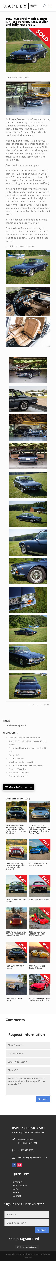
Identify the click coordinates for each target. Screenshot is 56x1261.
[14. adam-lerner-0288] (28, 526)
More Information (20, 787)
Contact (17, 1196)
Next (46, 704)
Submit (42, 1099)
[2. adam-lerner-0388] (28, 382)
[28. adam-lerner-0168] (28, 612)
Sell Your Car (20, 1185)
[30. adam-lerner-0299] (28, 669)
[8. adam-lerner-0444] (28, 440)
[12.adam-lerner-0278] (28, 497)
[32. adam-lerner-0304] (28, 698)
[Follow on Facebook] (14, 1165)
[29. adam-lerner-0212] (28, 641)
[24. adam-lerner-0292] (28, 555)
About (16, 1192)
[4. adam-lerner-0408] (28, 411)
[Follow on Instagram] (19, 1165)
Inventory (18, 1182)
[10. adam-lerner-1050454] (28, 468)
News (16, 1189)
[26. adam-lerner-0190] (28, 583)
